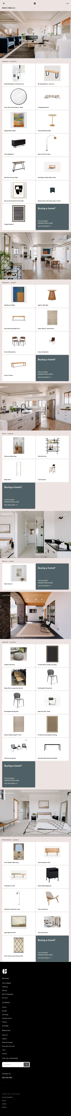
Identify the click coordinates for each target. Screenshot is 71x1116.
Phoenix (4, 1022)
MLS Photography (7, 994)
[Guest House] (4, 3)
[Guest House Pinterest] (3, 1083)
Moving (4, 990)
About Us (5, 1035)
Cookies (4, 1103)
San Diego (5, 1014)
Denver (4, 1007)
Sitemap (4, 1107)
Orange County (7, 1018)
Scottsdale (5, 1026)
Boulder (4, 1011)
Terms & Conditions (7, 1097)
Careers (4, 1053)
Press (3, 1050)
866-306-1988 (7, 1077)
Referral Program (7, 1042)
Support (4, 1038)
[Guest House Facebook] (18, 1083)
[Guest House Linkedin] (13, 1083)
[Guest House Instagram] (8, 1083)
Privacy (4, 1100)
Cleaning (5, 987)
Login (67, 3)
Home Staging (6, 983)
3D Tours (5, 998)
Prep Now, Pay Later (8, 1046)
